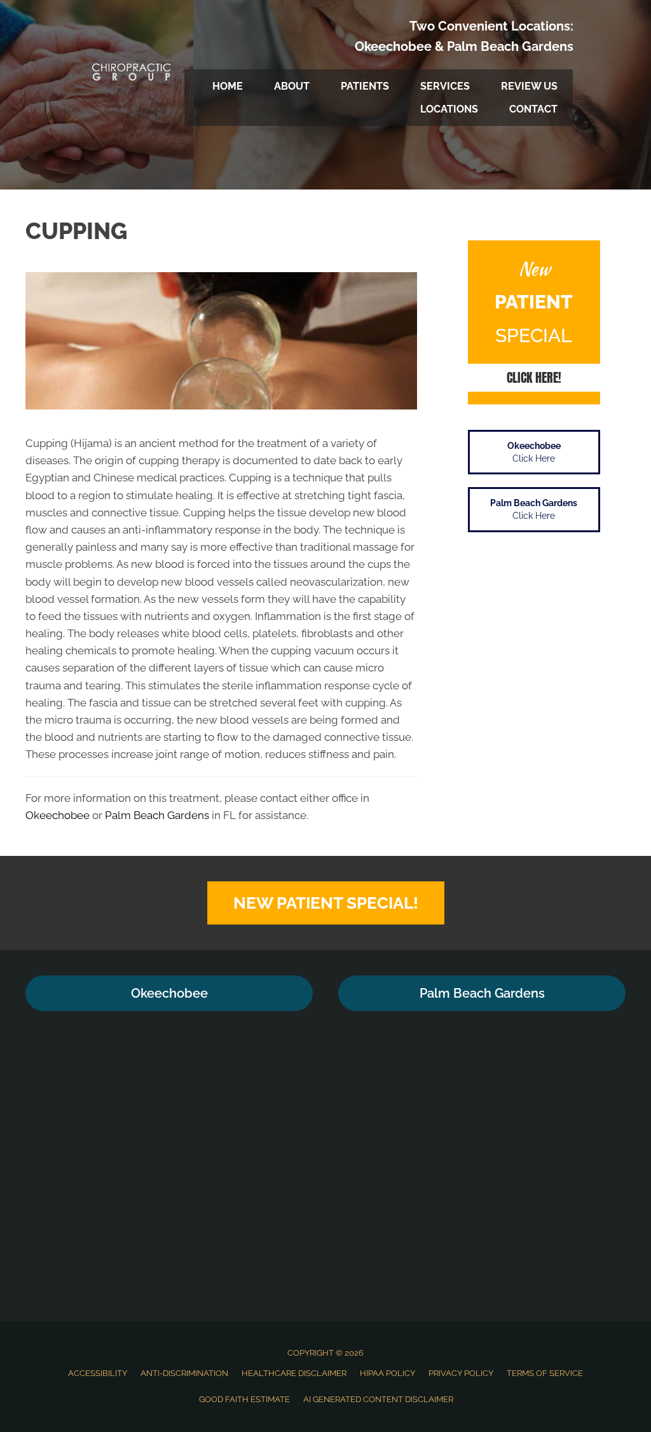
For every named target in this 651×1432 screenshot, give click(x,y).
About (292, 86)
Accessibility (97, 1373)
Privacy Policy (460, 1373)
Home (227, 86)
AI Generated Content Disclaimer (378, 1399)
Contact (533, 109)
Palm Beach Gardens (510, 46)
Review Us (529, 86)
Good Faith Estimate (244, 1399)
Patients (365, 86)
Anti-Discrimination (184, 1373)
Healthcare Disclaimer (294, 1373)
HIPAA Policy (387, 1373)
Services (445, 86)
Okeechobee (393, 46)
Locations (449, 109)
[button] (534, 378)
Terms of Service (545, 1373)
